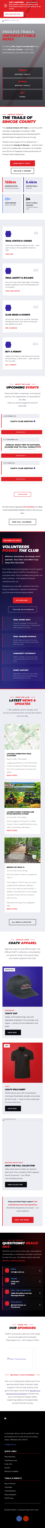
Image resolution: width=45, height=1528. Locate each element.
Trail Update (22, 759)
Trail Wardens (10, 1491)
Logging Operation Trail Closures (19, 755)
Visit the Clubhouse (21, 1290)
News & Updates (11, 1471)
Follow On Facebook (23, 609)
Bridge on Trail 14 (15, 867)
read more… (12, 775)
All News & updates (21, 922)
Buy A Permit (10, 1483)
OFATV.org (8, 1498)
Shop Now (12, 1032)
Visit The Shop (22, 1220)
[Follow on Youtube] (26, 1518)
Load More (22, 494)
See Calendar (11, 328)
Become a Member (22, 171)
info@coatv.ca (17, 1272)
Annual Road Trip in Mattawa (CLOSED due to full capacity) (22, 446)
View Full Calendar (22, 522)
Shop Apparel (10, 1495)
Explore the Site (12, 14)
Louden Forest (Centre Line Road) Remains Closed (20, 813)
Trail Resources (12, 291)
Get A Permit (11, 365)
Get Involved (22, 600)
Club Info (8, 1464)
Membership (9, 1457)
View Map (9, 254)
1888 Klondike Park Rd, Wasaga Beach (21, 1294)
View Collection (15, 1184)
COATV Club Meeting (21, 421)
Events (7, 1468)
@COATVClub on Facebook (18, 1306)
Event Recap (22, 871)
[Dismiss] (26, 14)
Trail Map (8, 1487)
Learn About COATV (21, 163)
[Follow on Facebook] (19, 1518)
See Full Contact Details (13, 1260)
